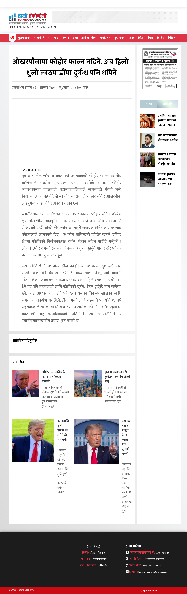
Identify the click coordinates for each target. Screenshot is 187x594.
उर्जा (75, 38)
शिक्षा (141, 38)
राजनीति (39, 38)
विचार (65, 38)
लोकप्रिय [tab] (168, 104)
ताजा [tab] (149, 104)
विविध (160, 38)
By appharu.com (148, 590)
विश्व (150, 38)
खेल (131, 38)
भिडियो (172, 38)
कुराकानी (119, 38)
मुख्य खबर (24, 38)
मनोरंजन (105, 38)
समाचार (53, 38)
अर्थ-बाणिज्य (88, 38)
